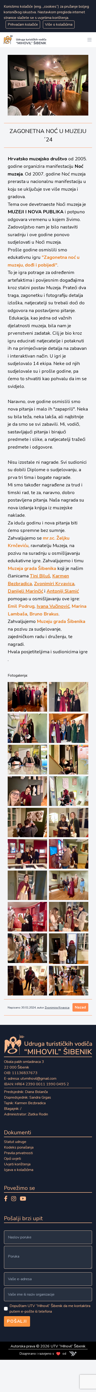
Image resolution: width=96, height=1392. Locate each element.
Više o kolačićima (58, 24)
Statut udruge (15, 1141)
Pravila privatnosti (18, 1153)
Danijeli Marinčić (25, 591)
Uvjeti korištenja (17, 1164)
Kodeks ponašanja (19, 1147)
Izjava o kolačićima (18, 1169)
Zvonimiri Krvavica (54, 583)
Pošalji (17, 1321)
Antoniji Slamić (63, 591)
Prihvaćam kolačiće (23, 24)
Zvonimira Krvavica (57, 1007)
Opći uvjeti (12, 1158)
